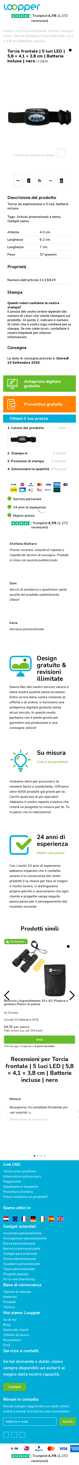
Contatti (14, 1387)
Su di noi (9, 1319)
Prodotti (9, 1302)
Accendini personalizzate (22, 1233)
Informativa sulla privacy (22, 1176)
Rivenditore (12, 1340)
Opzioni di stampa (17, 1291)
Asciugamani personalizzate (25, 1238)
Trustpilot (44, 15)
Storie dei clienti (15, 1330)
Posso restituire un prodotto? (25, 1197)
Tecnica (9, 1307)
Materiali (10, 1297)
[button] (5, 182)
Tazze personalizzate (19, 1269)
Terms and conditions (19, 1171)
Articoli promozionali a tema (37, 31)
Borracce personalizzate (21, 1248)
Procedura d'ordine (18, 1191)
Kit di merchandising (19, 1279)
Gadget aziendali (19, 1226)
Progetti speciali (15, 1274)
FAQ (6, 1345)
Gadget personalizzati (20, 1253)
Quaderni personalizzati (21, 1264)
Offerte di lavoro (16, 1335)
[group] (39, 117)
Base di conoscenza (22, 1285)
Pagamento (12, 1181)
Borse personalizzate (19, 1243)
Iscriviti (68, 1421)
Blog (7, 1324)
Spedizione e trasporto (20, 1186)
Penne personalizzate (19, 1258)
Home (7, 31)
